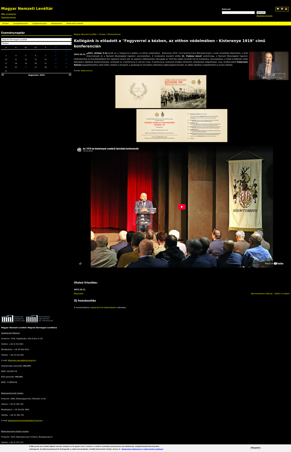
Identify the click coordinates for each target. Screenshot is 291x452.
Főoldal (5, 23)
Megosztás (78, 294)
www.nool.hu (86, 71)
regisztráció (95, 307)
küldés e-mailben (282, 294)
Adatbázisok (56, 23)
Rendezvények (114, 34)
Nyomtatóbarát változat (262, 294)
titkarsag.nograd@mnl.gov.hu (22, 360)
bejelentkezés (110, 307)
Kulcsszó (226, 9)
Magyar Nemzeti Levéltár (85, 34)
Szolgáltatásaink (20, 23)
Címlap (102, 34)
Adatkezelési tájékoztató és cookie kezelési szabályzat (142, 449)
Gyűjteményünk (39, 23)
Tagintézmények (8, 17)
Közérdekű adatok (75, 23)
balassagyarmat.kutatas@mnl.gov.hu (25, 420)
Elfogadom (255, 448)
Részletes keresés (264, 16)
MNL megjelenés (8, 14)
